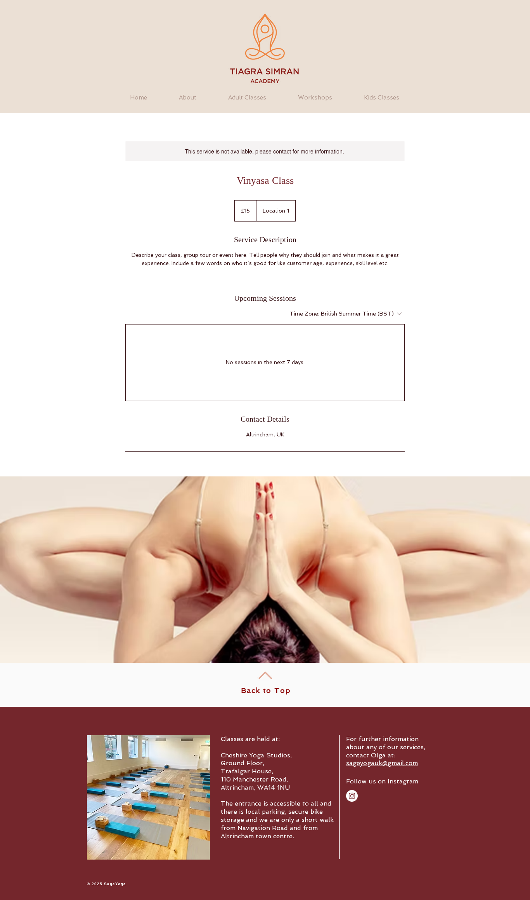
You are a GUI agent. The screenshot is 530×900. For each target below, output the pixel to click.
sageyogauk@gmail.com (382, 763)
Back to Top (266, 690)
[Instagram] (352, 796)
